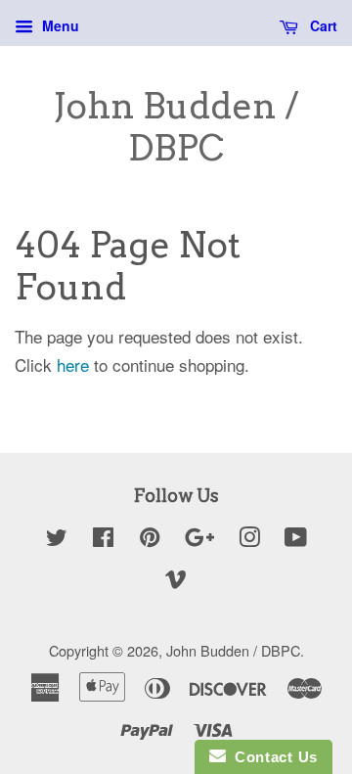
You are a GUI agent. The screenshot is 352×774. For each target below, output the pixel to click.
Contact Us (272, 757)
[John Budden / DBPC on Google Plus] (199, 539)
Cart (321, 25)
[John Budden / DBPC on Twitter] (56, 539)
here (73, 364)
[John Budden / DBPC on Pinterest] (149, 539)
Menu (58, 25)
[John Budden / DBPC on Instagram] (249, 539)
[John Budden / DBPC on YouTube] (296, 539)
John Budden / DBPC (176, 127)
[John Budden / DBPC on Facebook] (103, 539)
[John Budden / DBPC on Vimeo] (176, 580)
